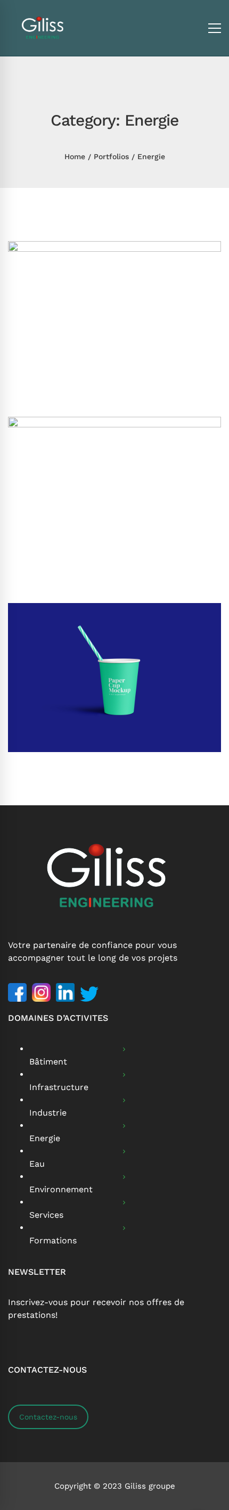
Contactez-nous (48, 1417)
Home (74, 156)
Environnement (61, 1189)
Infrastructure (58, 1087)
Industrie (48, 1113)
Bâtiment (48, 1062)
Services (46, 1215)
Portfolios (111, 156)
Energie (44, 1138)
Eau (37, 1164)
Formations (53, 1240)
